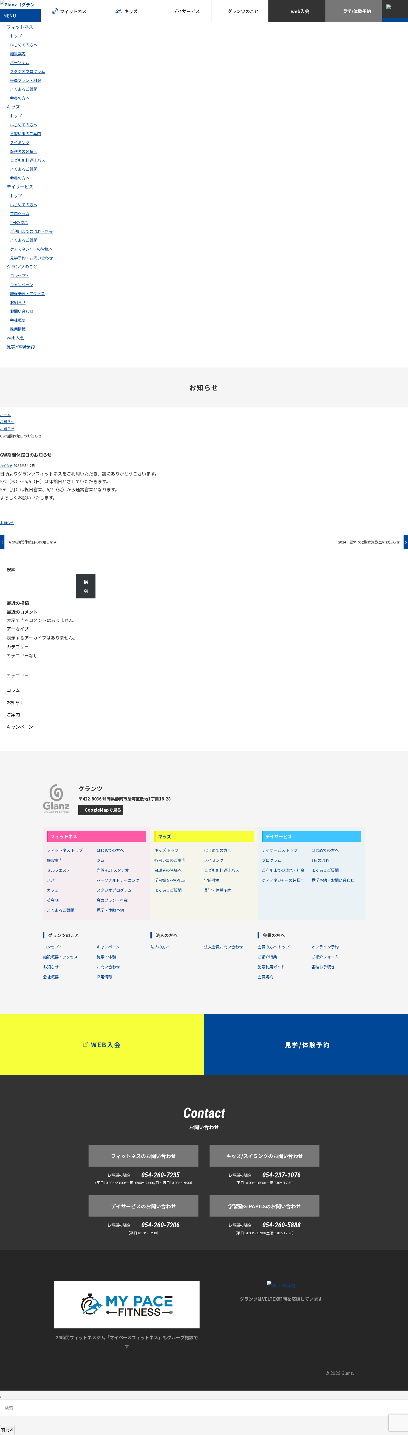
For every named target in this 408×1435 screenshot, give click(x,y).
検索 (11, 569)
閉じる (7, 1430)
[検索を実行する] (0, 1422)
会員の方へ (19, 98)
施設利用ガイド (271, 967)
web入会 (15, 337)
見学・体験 (106, 957)
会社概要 (18, 320)
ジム (100, 860)
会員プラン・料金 (25, 80)
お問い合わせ (21, 311)
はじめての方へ (23, 44)
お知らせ (18, 302)
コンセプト (19, 275)
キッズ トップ (166, 850)
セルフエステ (58, 870)
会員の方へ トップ (273, 947)
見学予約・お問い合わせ (31, 258)
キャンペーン (21, 284)
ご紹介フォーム (325, 957)
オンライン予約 (325, 947)
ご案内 (13, 714)
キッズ (13, 106)
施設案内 (18, 53)
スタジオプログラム (27, 71)
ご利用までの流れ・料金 (31, 231)
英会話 (53, 900)
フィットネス (20, 26)
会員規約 (265, 977)
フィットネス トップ (65, 850)
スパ (51, 880)
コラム (13, 690)
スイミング (19, 142)
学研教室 (212, 880)
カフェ (53, 890)
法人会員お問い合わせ (223, 947)
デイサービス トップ (280, 850)
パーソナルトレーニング (118, 880)
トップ (16, 36)
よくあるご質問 (23, 89)
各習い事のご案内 (25, 133)
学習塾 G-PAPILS (169, 880)
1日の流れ (19, 222)
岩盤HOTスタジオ (113, 870)
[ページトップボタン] (0, 1397)
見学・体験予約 (110, 910)
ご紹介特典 (267, 957)
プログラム (19, 213)
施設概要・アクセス (27, 293)
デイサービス (20, 186)
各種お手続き (323, 967)
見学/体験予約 (21, 346)
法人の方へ (166, 935)
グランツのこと (22, 266)
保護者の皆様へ (23, 151)
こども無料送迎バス (27, 160)
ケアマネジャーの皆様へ (31, 249)
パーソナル (19, 62)
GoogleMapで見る (103, 810)
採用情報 (18, 329)
